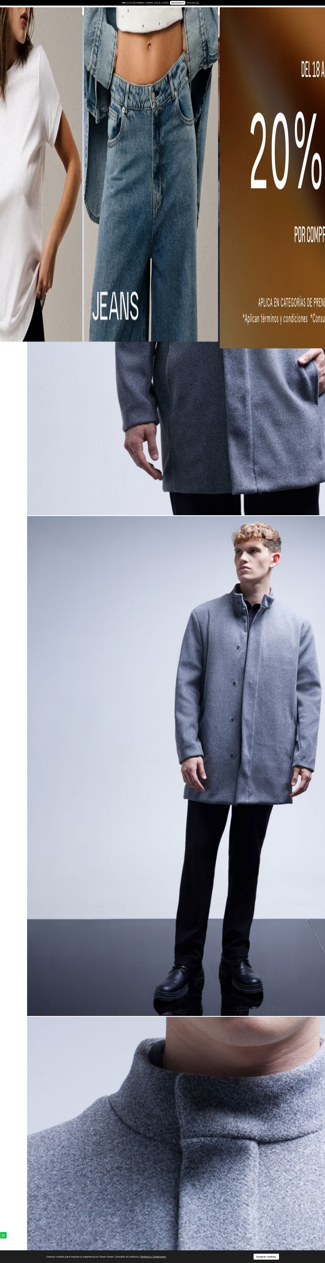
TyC (197, 2)
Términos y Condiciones (152, 1256)
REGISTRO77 (177, 2)
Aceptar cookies (266, 1256)
